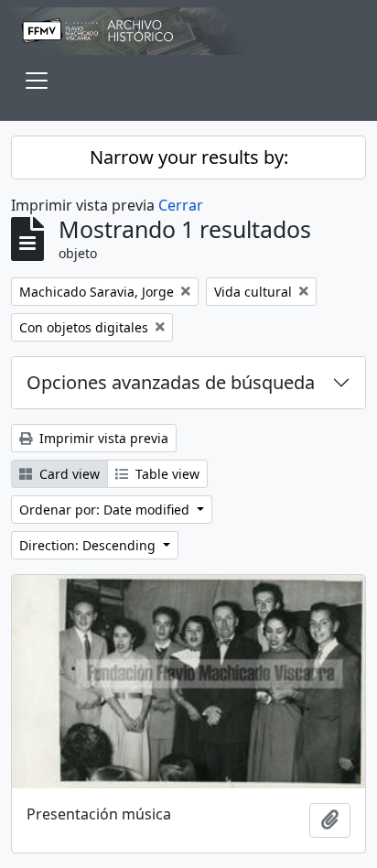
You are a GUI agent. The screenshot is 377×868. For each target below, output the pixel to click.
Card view (68, 474)
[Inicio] (188, 31)
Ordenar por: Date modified (106, 509)
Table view (165, 474)
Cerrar (180, 205)
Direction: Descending (89, 545)
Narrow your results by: (189, 157)
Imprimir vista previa (102, 438)
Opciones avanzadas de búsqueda (171, 382)
